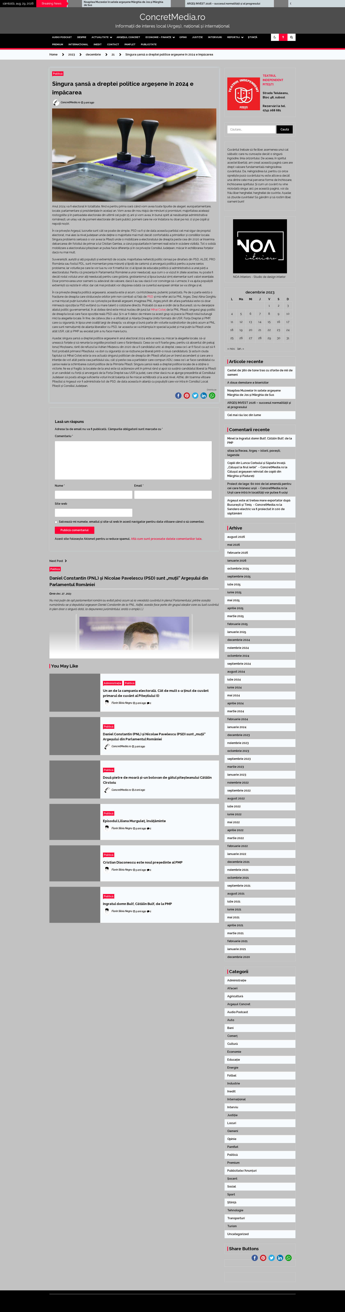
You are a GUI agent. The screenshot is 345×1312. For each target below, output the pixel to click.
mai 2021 (233, 917)
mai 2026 (233, 544)
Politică (58, 73)
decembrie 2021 (238, 862)
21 (259, 330)
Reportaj (233, 37)
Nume (60, 485)
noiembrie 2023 (238, 743)
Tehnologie (235, 1210)
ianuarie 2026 (236, 560)
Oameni (232, 1131)
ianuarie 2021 (236, 949)
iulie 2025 (233, 584)
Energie (232, 1067)
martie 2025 (235, 616)
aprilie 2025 (235, 608)
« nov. (231, 348)
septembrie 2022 (239, 790)
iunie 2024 (234, 687)
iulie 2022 (234, 806)
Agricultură (235, 996)
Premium (57, 44)
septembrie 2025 (238, 576)
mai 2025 (233, 600)
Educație (233, 1059)
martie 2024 (235, 711)
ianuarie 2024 (236, 727)
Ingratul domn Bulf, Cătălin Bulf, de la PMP (137, 904)
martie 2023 (235, 766)
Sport (231, 1194)
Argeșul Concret (128, 37)
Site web (61, 503)
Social (231, 1186)
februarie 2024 (237, 719)
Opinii (183, 37)
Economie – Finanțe (158, 37)
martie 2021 (235, 933)
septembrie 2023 (239, 758)
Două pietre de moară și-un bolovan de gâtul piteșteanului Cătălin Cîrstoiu (157, 779)
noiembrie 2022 (238, 782)
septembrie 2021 (238, 885)
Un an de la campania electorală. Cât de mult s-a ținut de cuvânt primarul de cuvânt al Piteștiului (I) (156, 693)
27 (250, 338)
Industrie (233, 1083)
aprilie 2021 (235, 925)
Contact (113, 44)
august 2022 (236, 798)
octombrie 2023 (238, 751)
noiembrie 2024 (238, 648)
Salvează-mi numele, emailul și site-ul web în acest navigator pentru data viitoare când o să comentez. (131, 521)
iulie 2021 (233, 901)
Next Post (56, 561)
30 (278, 338)
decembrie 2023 (238, 735)
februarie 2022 (237, 846)
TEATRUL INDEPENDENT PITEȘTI (273, 80)
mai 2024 (233, 695)
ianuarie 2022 (236, 854)
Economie (234, 1051)
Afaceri (232, 988)
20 (250, 330)
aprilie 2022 (235, 830)
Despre (81, 37)
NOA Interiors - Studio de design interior (259, 277)
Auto (230, 1020)
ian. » (240, 348)
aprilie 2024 (235, 703)
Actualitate (100, 37)
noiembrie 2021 (238, 869)
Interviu (232, 1107)
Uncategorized (238, 1234)
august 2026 (236, 537)
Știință (252, 37)
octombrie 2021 (238, 877)
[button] (275, 37)
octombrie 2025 (238, 568)
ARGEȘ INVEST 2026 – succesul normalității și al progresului (139, 3)
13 (250, 322)
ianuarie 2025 (236, 632)
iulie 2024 (234, 679)
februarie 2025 (237, 624)
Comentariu (64, 436)
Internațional (78, 44)
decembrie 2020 (238, 957)
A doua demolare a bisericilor (248, 382)
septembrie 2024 (239, 663)
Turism (232, 1226)
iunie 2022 (234, 814)
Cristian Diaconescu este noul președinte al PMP (143, 862)
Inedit (98, 44)
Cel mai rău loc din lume (220, 3)
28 (260, 338)
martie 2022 (235, 838)
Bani (230, 1028)
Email (139, 485)
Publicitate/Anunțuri (242, 1170)
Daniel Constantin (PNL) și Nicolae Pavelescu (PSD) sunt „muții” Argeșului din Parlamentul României (154, 736)
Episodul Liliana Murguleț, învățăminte (134, 821)
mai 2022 (233, 822)
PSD (150, 296)
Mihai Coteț (158, 309)
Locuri (231, 1123)
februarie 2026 (237, 552)
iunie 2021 (234, 909)
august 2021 (236, 893)
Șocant (232, 1178)
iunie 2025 (234, 592)
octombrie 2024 (238, 655)
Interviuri (215, 37)
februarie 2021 (237, 941)
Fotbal (231, 1075)
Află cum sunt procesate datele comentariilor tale (166, 539)
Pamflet (130, 44)
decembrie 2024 (238, 640)
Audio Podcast (62, 37)
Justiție (197, 37)
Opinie (231, 1139)
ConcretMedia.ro (172, 17)
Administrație (112, 683)
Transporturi (236, 1218)
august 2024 (236, 671)
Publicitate (149, 44)
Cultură (232, 1044)
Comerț (232, 1036)
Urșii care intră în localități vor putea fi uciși (257, 492)
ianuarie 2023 (236, 774)
